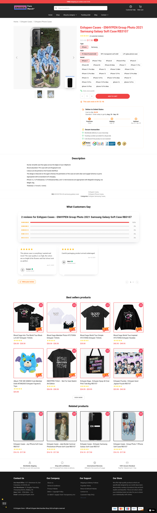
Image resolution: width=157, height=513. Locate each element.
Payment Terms (85, 486)
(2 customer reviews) (96, 36)
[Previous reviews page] (127, 282)
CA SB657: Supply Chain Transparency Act (61, 495)
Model (82, 57)
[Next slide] (73, 57)
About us (50, 483)
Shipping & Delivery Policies (89, 483)
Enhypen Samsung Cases (96, 196)
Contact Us (84, 492)
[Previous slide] (17, 57)
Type (82, 44)
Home (16, 22)
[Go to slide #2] (51, 94)
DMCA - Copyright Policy (55, 492)
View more (78, 397)
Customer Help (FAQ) (87, 495)
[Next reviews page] (137, 282)
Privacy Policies (52, 489)
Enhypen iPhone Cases (43, 22)
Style (82, 50)
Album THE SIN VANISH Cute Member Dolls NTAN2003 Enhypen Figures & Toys (28, 383)
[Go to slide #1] (39, 94)
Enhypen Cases (26, 22)
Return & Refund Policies (88, 489)
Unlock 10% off (4, 503)
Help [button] (153, 510)
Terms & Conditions (53, 486)
